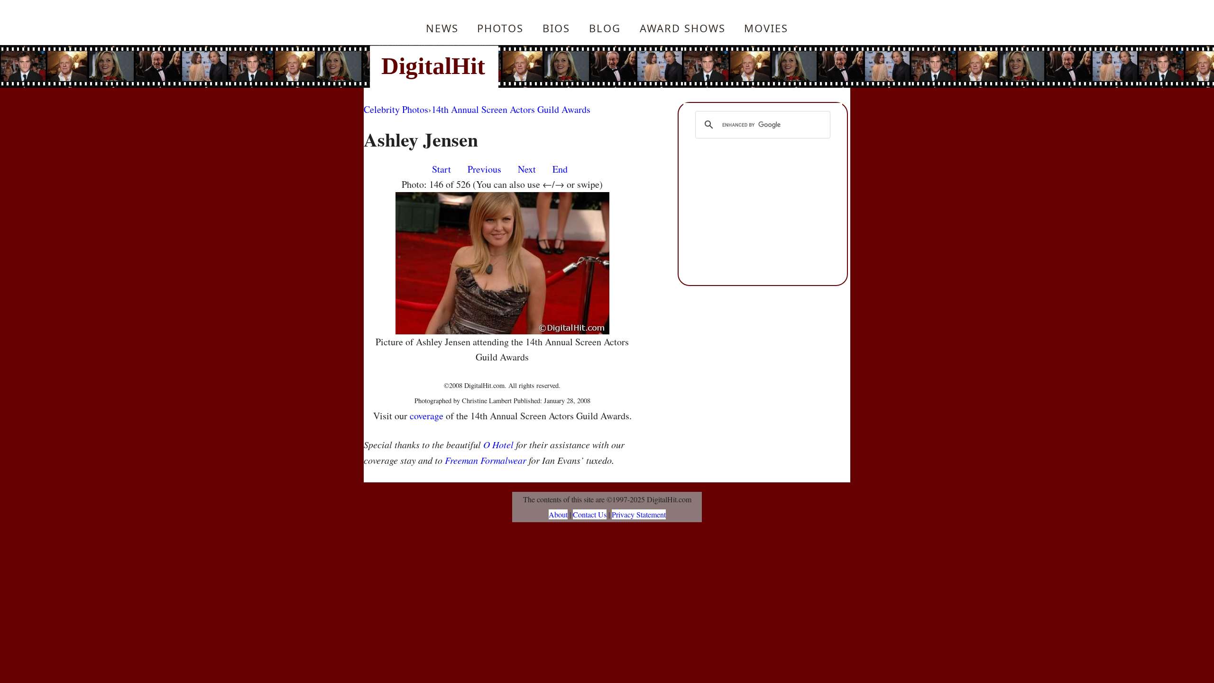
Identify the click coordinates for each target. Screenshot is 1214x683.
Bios (556, 28)
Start (441, 169)
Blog (605, 28)
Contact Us (590, 514)
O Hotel (498, 444)
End (560, 169)
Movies (766, 28)
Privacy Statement (639, 514)
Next (527, 169)
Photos (500, 28)
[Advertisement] (671, 66)
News (442, 28)
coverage (426, 415)
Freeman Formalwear (485, 460)
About (558, 514)
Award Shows (683, 28)
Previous (484, 169)
